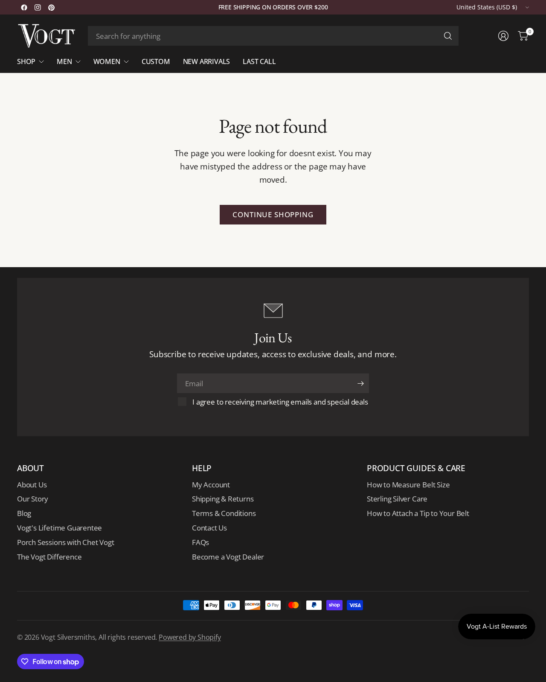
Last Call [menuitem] (259, 61)
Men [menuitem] (64, 61)
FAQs (200, 542)
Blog (24, 513)
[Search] (448, 36)
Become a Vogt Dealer (228, 557)
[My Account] (503, 36)
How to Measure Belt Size (408, 485)
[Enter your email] (360, 383)
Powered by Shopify (190, 637)
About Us (31, 485)
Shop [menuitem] (26, 61)
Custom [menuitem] (156, 61)
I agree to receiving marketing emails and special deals (280, 401)
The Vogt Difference (49, 557)
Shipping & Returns (223, 499)
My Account (211, 485)
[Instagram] (37, 7)
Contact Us (209, 528)
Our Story (32, 499)
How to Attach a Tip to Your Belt (418, 513)
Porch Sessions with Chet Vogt (65, 542)
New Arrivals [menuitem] (206, 61)
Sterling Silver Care (397, 499)
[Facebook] (24, 7)
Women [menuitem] (106, 61)
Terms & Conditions (224, 513)
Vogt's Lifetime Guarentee (59, 528)
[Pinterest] (51, 7)
